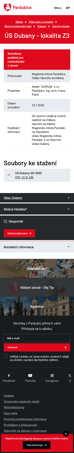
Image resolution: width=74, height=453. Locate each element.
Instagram (52, 381)
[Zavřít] (66, 434)
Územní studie (61, 26)
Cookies (9, 396)
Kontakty (37, 306)
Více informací (35, 445)
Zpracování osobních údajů (21, 401)
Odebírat (12, 347)
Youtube (30, 381)
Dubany (41, 26)
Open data (10, 413)
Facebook (9, 381)
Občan (19, 22)
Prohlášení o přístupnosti (20, 425)
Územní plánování (18, 233)
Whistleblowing (14, 407)
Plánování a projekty (41, 22)
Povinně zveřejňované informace (25, 419)
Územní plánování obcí (17, 26)
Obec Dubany (13, 198)
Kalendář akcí (37, 269)
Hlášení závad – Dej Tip (37, 287)
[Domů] (17, 7)
